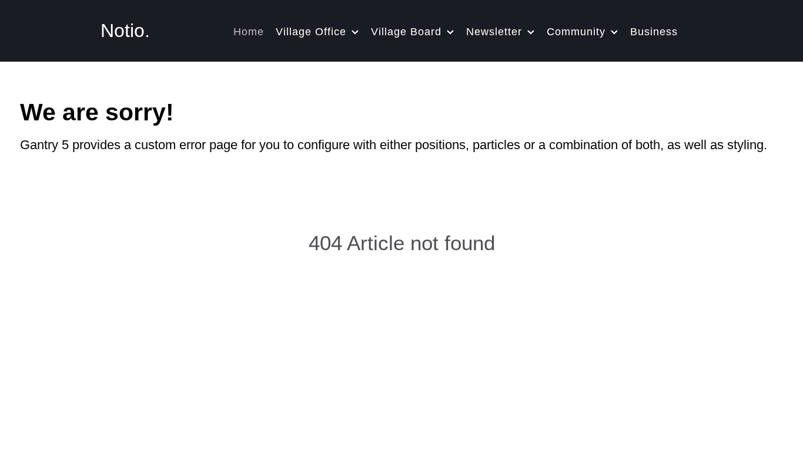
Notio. (125, 30)
